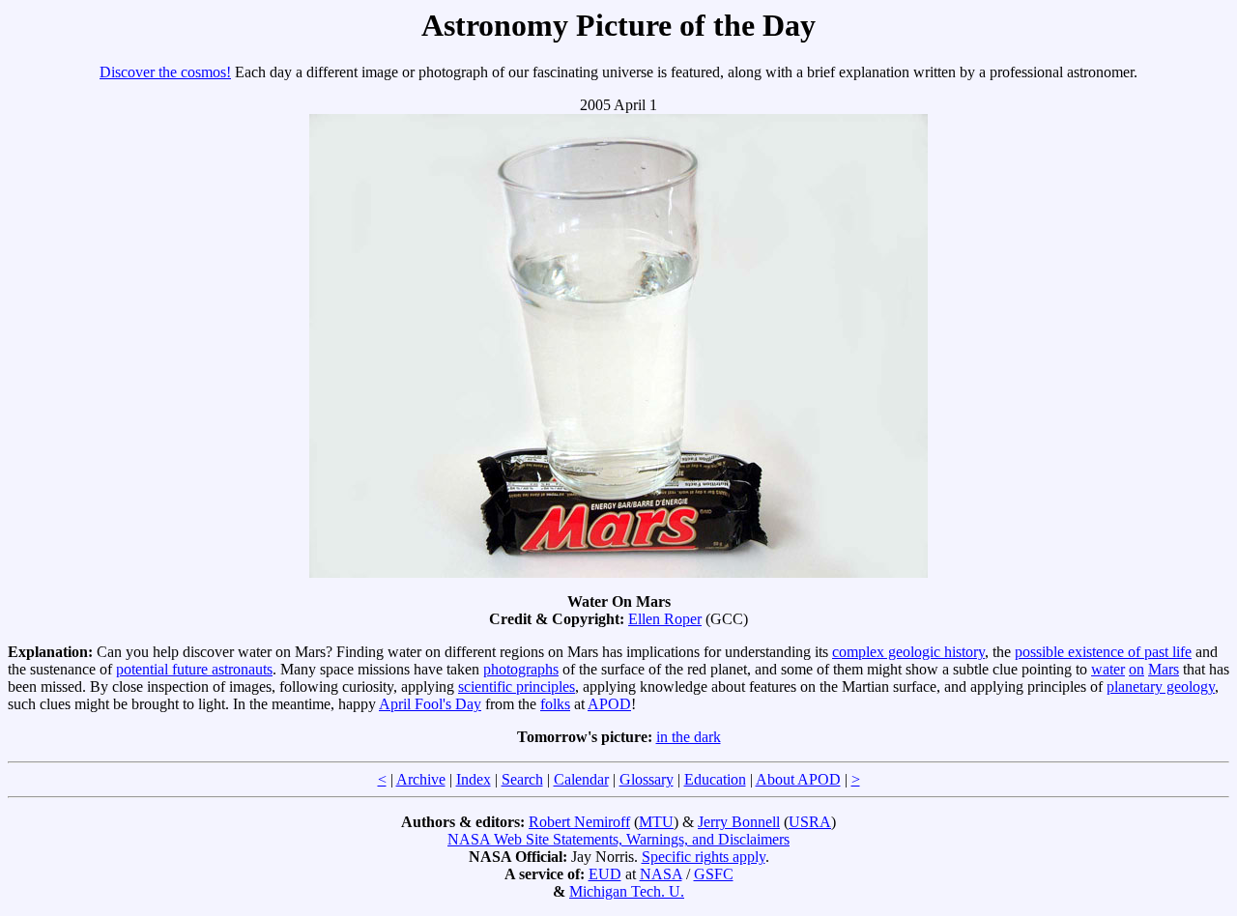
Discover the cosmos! (165, 72)
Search (522, 779)
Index (473, 779)
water (1108, 669)
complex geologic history (908, 652)
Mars (1163, 669)
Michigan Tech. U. (626, 891)
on (1136, 669)
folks (555, 704)
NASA (661, 874)
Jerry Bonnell (739, 822)
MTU (656, 822)
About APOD (798, 779)
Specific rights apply (703, 856)
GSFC (714, 874)
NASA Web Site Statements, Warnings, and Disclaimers (618, 839)
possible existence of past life (1103, 652)
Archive (421, 779)
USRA (810, 822)
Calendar (581, 779)
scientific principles (516, 686)
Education (715, 779)
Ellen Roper (665, 619)
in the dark (688, 737)
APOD (609, 704)
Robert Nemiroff (579, 822)
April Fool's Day (430, 704)
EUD (605, 874)
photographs (521, 669)
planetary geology (1161, 686)
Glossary (646, 779)
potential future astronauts (194, 669)
